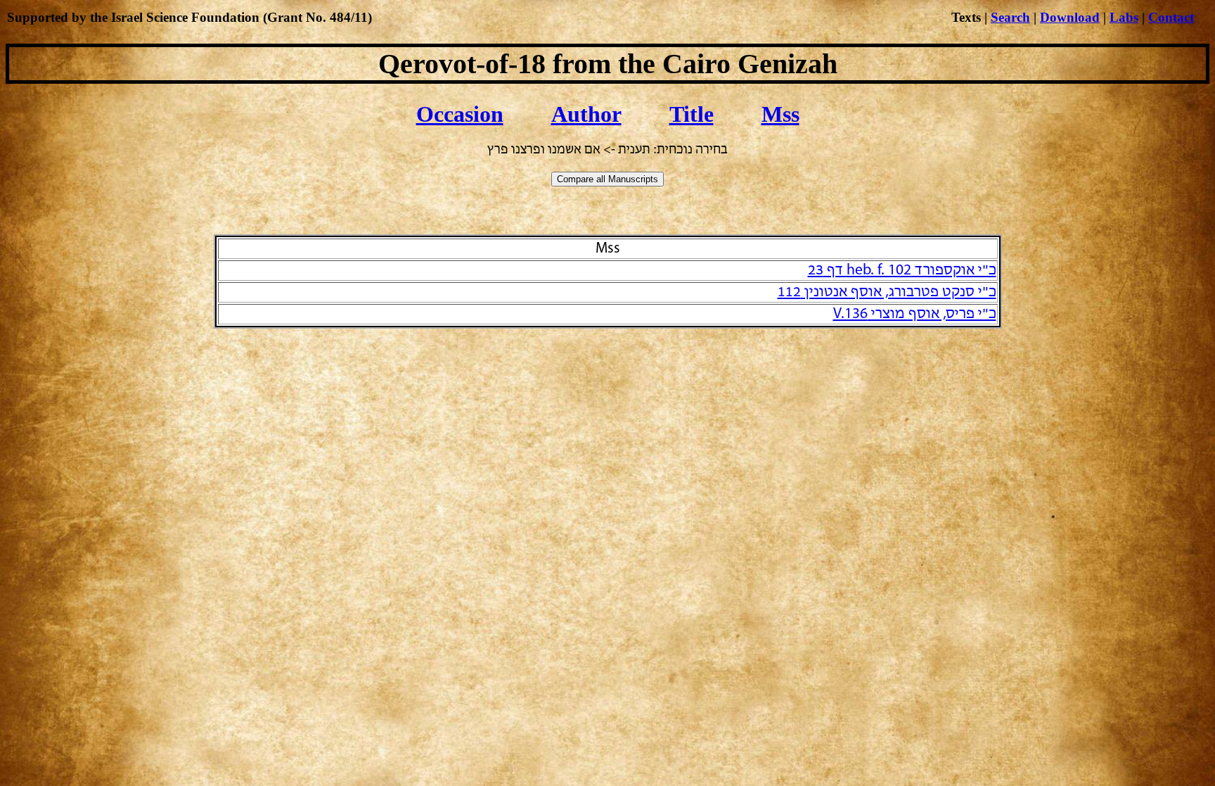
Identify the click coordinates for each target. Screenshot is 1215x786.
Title (691, 114)
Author (586, 114)
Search (1010, 17)
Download (1070, 17)
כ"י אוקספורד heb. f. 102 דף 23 (902, 270)
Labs (1124, 17)
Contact (1171, 17)
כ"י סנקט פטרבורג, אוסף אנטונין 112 (887, 292)
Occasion (459, 114)
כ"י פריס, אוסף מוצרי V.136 (914, 314)
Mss (780, 114)
